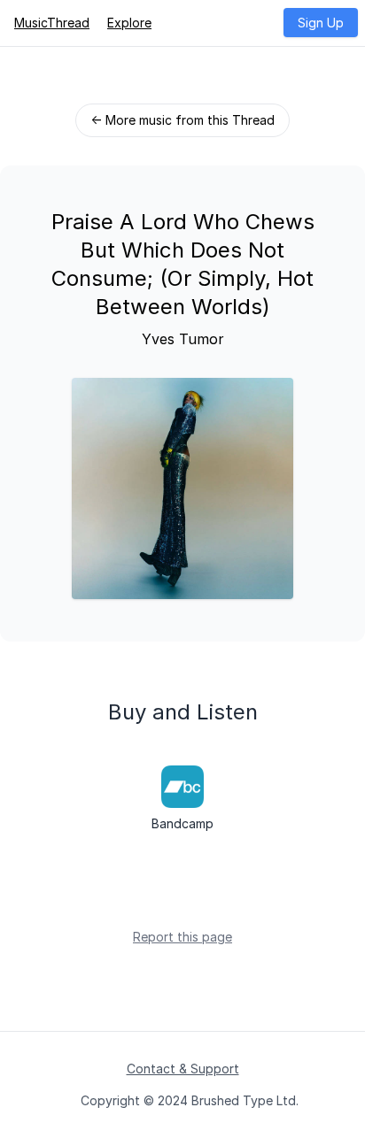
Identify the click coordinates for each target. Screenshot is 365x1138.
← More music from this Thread (182, 119)
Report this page (182, 936)
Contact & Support (183, 1068)
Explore (129, 22)
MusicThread (51, 22)
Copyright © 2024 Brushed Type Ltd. (190, 1100)
